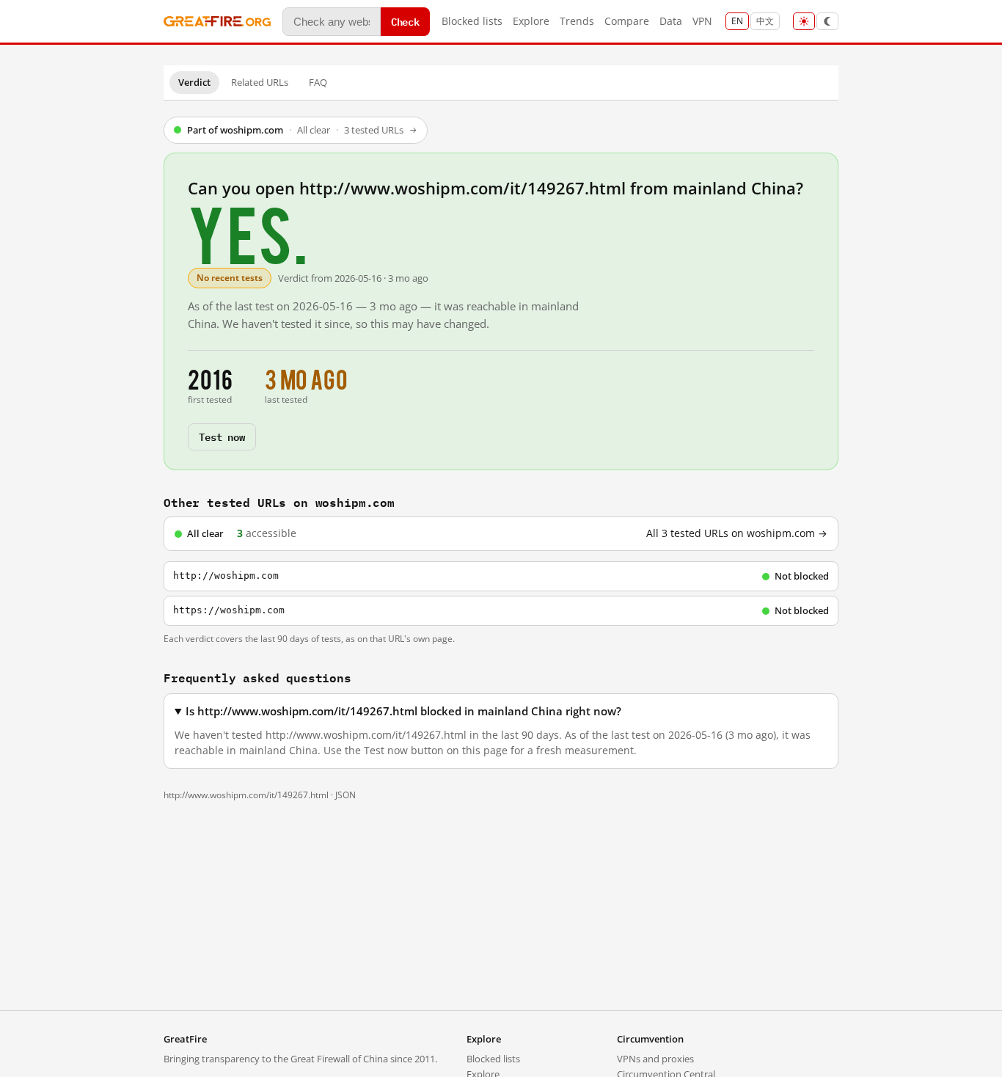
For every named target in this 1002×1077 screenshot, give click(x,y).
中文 (765, 21)
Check (405, 20)
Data (670, 21)
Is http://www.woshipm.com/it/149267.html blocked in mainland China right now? (403, 711)
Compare (626, 21)
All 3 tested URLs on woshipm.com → (736, 533)
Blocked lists (472, 21)
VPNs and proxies (655, 1058)
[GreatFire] (217, 21)
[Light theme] (804, 21)
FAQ (318, 82)
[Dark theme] (827, 21)
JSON (345, 795)
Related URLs (259, 82)
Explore (531, 21)
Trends (577, 21)
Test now (222, 436)
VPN (702, 21)
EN (737, 21)
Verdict (194, 82)
